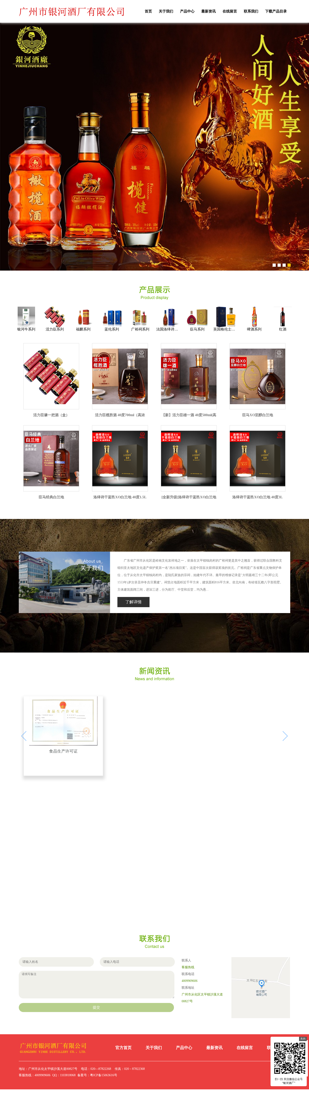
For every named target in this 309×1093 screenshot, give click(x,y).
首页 (148, 11)
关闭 (303, 1038)
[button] (274, 276)
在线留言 (230, 11)
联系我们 (251, 11)
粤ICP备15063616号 (103, 1086)
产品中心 (187, 11)
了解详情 (133, 613)
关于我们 (166, 11)
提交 (96, 1018)
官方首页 (123, 1058)
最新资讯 (208, 11)
